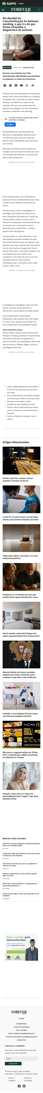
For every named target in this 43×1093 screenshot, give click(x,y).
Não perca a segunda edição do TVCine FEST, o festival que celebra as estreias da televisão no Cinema (20, 755)
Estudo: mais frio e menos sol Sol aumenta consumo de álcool (18, 479)
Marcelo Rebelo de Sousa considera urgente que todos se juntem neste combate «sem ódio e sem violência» (20, 675)
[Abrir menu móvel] (3, 10)
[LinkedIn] (16, 85)
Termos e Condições (11, 1079)
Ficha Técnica (21, 1030)
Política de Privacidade (28, 1079)
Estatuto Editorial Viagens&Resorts (21, 1037)
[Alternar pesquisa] (39, 10)
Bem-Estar (7, 67)
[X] (27, 85)
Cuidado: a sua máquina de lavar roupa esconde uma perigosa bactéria (20, 714)
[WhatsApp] (10, 85)
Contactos (21, 1040)
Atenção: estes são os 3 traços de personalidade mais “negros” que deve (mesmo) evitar (20, 796)
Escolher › (10, 124)
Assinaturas (21, 1024)
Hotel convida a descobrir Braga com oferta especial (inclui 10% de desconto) (21, 634)
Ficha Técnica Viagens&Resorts (21, 1034)
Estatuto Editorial (22, 1027)
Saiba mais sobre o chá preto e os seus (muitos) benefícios (20, 557)
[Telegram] (32, 85)
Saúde (21, 1019)
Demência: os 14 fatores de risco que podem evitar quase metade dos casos (20, 596)
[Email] (21, 85)
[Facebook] (5, 85)
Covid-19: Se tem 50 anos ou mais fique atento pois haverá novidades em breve (20, 518)
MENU (21, 3)
